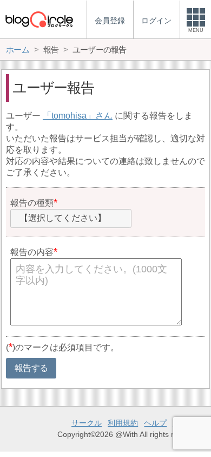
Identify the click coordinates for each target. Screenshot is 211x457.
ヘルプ (155, 423)
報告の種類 (32, 202)
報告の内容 (32, 252)
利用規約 (123, 423)
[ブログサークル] (39, 19)
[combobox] (70, 218)
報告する (31, 368)
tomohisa (69, 115)
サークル (86, 423)
